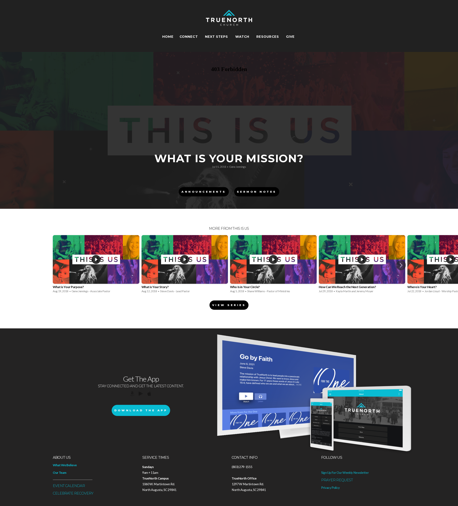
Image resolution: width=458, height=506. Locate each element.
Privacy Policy (330, 488)
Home (168, 37)
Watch (242, 37)
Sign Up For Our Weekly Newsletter (345, 472)
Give (291, 37)
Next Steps (217, 37)
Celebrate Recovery (73, 493)
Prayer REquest (337, 480)
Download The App (140, 410)
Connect (189, 37)
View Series (229, 305)
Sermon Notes (257, 191)
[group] (96, 265)
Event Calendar (69, 486)
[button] (401, 265)
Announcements (203, 191)
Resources (268, 37)
